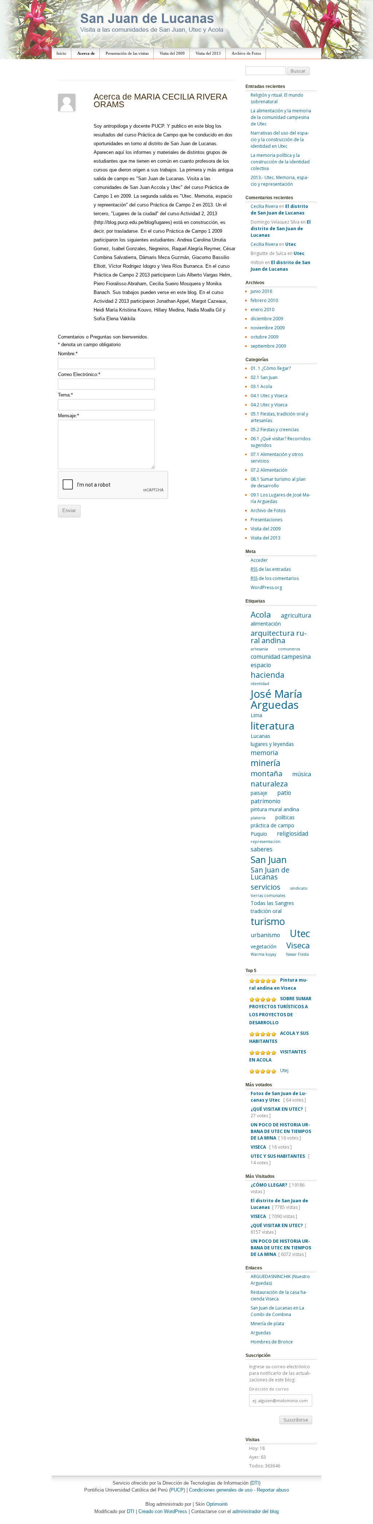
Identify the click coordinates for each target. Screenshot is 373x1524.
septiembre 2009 (268, 346)
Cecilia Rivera (264, 206)
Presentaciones (266, 520)
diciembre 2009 (267, 319)
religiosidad (292, 833)
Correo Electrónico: (79, 374)
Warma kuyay (263, 954)
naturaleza (269, 783)
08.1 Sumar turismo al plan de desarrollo (278, 482)
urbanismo (265, 935)
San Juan (269, 859)
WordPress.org (266, 587)
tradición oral (266, 911)
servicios (265, 887)
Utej (284, 1070)
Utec (300, 933)
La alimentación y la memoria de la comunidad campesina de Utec (281, 117)
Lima (256, 715)
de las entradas (271, 569)
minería (265, 763)
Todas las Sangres (272, 903)
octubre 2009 (264, 337)
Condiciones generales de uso (220, 1490)
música (301, 774)
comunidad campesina (281, 657)
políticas (285, 817)
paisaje (259, 792)
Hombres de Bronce (272, 1342)
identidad (260, 683)
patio (284, 793)
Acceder (259, 560)
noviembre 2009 (267, 328)
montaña (266, 773)
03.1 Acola (261, 386)
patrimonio (265, 801)
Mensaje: (68, 415)
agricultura (296, 615)
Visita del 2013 (208, 53)
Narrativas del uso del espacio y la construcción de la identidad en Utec (280, 139)
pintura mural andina (275, 809)
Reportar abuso (273, 1490)
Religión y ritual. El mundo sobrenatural (277, 98)
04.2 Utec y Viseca (269, 405)
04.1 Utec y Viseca (269, 395)
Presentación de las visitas (127, 53)
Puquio (259, 833)
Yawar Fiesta (297, 954)
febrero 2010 (264, 300)
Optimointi (217, 1504)
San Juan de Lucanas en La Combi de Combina (277, 1311)
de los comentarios (275, 578)
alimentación (266, 623)
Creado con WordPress (162, 1511)
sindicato (298, 888)
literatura (272, 725)
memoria (264, 752)
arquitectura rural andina (279, 636)
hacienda (267, 674)
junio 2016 (261, 291)
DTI (255, 1483)
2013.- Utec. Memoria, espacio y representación (280, 180)
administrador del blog (255, 1511)
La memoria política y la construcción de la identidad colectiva (280, 161)
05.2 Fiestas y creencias (275, 429)
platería (258, 817)
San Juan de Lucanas (270, 873)
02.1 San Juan (264, 377)
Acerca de (86, 53)
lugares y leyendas (272, 743)
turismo (268, 921)
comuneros (289, 648)
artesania (259, 648)
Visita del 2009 (172, 53)
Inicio (61, 53)
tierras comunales (268, 895)
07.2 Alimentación (269, 470)
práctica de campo (272, 825)
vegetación (263, 946)
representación (265, 841)
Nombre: (68, 353)
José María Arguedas (276, 699)
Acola (261, 614)
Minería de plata (267, 1323)
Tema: (65, 395)
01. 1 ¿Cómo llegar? (271, 368)
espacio (261, 665)
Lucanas (260, 735)
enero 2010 (262, 309)
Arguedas (261, 1333)
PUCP (177, 1490)
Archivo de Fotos (246, 53)
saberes (261, 849)
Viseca (298, 945)
